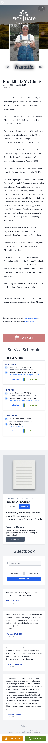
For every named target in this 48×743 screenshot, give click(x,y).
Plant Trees (34, 379)
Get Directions (14, 379)
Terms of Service (30, 733)
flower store (29, 321)
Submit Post (24, 579)
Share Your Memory (15, 539)
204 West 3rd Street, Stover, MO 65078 (24, 375)
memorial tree (31, 317)
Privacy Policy (17, 733)
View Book (11, 506)
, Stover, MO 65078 (16, 426)
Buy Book (24, 506)
